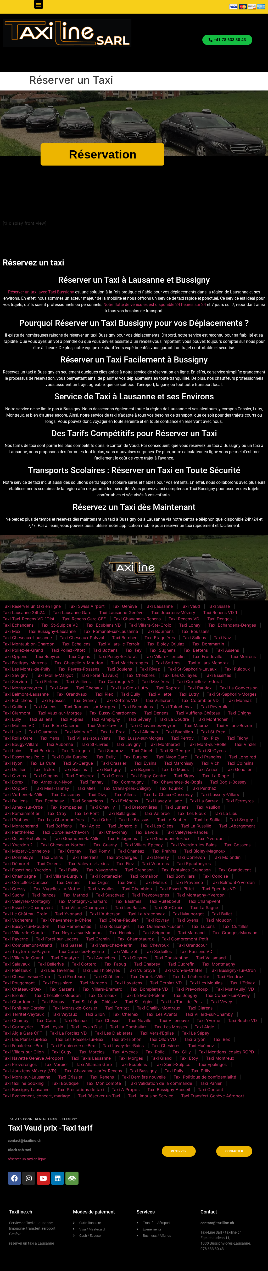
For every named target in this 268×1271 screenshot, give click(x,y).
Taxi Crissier (70, 1077)
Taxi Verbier (56, 1064)
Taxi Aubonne (59, 744)
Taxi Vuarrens (155, 863)
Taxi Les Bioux (191, 813)
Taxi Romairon (144, 876)
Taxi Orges (98, 882)
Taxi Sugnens (162, 650)
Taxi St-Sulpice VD (60, 625)
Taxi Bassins (75, 769)
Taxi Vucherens (18, 920)
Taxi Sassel (71, 945)
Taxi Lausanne (159, 606)
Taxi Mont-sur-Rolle (207, 744)
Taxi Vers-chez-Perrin (111, 945)
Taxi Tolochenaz (177, 706)
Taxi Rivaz (150, 669)
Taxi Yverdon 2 (18, 844)
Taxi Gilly (181, 1051)
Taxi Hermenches (74, 926)
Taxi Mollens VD (19, 725)
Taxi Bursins (42, 750)
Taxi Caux (46, 1020)
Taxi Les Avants (161, 1014)
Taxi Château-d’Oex (22, 989)
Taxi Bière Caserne (60, 725)
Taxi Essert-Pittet (177, 888)
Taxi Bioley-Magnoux (205, 851)
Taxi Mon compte (103, 1083)
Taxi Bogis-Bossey (228, 782)
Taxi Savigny (15, 675)
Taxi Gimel (141, 750)
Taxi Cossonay (65, 794)
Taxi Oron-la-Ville (147, 976)
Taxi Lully (12, 719)
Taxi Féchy (237, 738)
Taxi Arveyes (125, 1051)
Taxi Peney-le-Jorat (117, 656)
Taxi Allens (125, 794)
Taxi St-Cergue (78, 763)
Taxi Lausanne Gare (72, 612)
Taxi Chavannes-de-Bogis (177, 782)
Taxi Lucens (203, 926)
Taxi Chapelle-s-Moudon (78, 662)
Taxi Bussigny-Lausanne (52, 631)
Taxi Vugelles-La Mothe (57, 888)
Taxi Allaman (145, 731)
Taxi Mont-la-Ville (104, 725)
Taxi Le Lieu (225, 813)
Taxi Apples (71, 719)
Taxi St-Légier (139, 1001)
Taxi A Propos (125, 1089)
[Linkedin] (57, 1178)
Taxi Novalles (101, 888)
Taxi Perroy (182, 738)
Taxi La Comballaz (128, 1026)
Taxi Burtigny (108, 769)
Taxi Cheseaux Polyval (82, 637)
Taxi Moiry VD (79, 731)
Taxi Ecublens (133, 1064)
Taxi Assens (227, 650)
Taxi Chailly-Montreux (158, 1008)
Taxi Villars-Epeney (144, 844)
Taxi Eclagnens (122, 838)
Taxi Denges (219, 618)
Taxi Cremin (98, 938)
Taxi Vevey (221, 1001)
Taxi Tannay (92, 782)
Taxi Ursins (52, 857)
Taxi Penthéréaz (18, 832)
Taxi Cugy (61, 1051)
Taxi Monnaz (239, 700)
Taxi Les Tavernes (56, 970)
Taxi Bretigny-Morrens (25, 662)
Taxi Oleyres (135, 957)
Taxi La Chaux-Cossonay (168, 794)
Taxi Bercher (124, 637)
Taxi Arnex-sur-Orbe (23, 807)
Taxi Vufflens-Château (198, 713)
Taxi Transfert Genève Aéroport (212, 1095)
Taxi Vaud (190, 606)
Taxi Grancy (85, 700)
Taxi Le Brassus (134, 819)
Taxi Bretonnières (140, 807)
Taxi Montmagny (218, 964)
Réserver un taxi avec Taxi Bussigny (41, 292)
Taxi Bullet (222, 913)
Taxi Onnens (68, 882)
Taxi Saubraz (110, 750)
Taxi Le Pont (86, 813)
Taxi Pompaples (66, 807)
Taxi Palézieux (17, 970)
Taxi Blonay (53, 1001)
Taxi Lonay (189, 625)
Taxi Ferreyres (240, 800)
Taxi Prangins (208, 756)
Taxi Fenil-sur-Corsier (24, 1008)
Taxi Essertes (218, 675)
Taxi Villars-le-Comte (23, 932)
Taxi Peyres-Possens (78, 669)
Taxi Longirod (242, 756)
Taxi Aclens (45, 706)
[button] (38, 4)
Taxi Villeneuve (174, 1020)
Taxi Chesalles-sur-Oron (26, 976)
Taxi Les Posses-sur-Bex (79, 1039)
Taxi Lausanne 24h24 (24, 612)
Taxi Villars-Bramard (102, 989)
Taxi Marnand (191, 932)
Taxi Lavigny (128, 744)
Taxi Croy (56, 813)
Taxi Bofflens (59, 826)
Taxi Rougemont (19, 982)
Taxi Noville (139, 1020)
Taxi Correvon (191, 857)
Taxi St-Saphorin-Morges (231, 694)
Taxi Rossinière (57, 982)
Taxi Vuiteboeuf (164, 901)
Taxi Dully (106, 756)
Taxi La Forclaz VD (68, 1033)
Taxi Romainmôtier (21, 813)
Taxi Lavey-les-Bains (123, 1045)
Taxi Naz (222, 637)
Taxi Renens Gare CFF (84, 618)
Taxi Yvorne (208, 1020)
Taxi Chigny (239, 713)
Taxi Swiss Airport (87, 606)
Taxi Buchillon (179, 731)
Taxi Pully (174, 1070)
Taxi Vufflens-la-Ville (23, 794)
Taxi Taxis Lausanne (91, 1058)
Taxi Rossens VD (196, 951)
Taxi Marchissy (178, 763)
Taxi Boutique (65, 1083)
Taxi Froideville (207, 656)
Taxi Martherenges (129, 662)
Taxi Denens (156, 713)
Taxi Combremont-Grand (27, 945)
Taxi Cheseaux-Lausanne (27, 637)
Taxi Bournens (160, 631)
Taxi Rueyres (47, 656)
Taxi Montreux (220, 1058)
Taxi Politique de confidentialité (205, 1077)
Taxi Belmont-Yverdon (233, 882)
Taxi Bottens (105, 650)
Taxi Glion (95, 1014)
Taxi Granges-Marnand (235, 932)
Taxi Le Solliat (208, 819)
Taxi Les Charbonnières (60, 819)
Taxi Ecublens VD (103, 625)
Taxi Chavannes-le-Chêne (66, 920)
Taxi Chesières (166, 1045)
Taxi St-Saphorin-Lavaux (192, 669)
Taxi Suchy (13, 895)
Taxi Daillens (15, 800)
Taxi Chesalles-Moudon (57, 995)
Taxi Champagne (19, 876)
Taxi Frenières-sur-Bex (73, 1045)
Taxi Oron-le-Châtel (182, 970)
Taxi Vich (210, 763)
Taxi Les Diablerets (113, 1033)
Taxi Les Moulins (206, 982)
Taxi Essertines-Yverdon (27, 869)
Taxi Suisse (219, 606)
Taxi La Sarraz (204, 800)
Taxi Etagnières (159, 637)
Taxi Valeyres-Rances (187, 832)
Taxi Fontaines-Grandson (186, 869)
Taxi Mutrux (155, 882)
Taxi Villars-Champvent (84, 907)
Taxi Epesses (52, 700)
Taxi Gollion (14, 706)
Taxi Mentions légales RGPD (226, 1051)
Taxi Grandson (139, 869)
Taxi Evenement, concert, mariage (36, 1095)
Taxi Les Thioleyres (101, 970)
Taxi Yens (49, 738)
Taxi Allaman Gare (94, 1064)
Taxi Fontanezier (106, 876)
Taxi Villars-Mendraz (208, 662)
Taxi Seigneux (156, 932)
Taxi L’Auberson (105, 913)
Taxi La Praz (112, 731)
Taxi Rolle (155, 1051)
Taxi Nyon (13, 763)
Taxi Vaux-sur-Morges (60, 713)
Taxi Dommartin (208, 643)
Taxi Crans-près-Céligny (127, 788)
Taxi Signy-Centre (148, 775)
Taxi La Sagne (204, 907)
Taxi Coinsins (240, 763)
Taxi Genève (125, 606)
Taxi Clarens (200, 1008)
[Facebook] (14, 1178)
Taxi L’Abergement (237, 826)
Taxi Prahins (164, 851)
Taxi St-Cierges (121, 857)
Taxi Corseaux (102, 995)
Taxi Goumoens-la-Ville (76, 838)
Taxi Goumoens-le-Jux (167, 838)
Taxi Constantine (171, 957)
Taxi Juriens (176, 807)
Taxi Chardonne (18, 1001)
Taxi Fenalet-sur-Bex (23, 1045)
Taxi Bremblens (138, 706)
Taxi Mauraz (196, 725)
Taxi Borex (13, 782)
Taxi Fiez (125, 863)
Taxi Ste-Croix (168, 907)
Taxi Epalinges (212, 1064)
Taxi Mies (86, 788)
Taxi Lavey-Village (164, 800)
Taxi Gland (161, 1058)
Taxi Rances (43, 895)
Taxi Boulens (119, 669)
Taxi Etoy (189, 1058)
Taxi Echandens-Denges (232, 625)
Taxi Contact (210, 1089)
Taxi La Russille (196, 826)
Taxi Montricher (212, 719)
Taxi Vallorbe (157, 813)
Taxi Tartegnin (76, 750)
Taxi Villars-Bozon (234, 725)
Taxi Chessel (108, 1020)
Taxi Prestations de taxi (80, 1089)
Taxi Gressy (14, 888)
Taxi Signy (184, 775)
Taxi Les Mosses (170, 1026)
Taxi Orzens (48, 863)
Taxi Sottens (168, 662)
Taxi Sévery (139, 719)
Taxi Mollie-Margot (54, 675)
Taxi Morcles (91, 1051)
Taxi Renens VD (184, 618)
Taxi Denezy (157, 857)
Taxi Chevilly (102, 807)
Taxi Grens (112, 775)
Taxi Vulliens (78, 681)
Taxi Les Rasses (130, 907)
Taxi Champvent (204, 901)
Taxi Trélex (44, 769)
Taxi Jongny (185, 995)
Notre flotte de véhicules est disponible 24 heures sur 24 (154, 304)
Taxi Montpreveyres (22, 687)
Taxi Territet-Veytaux (23, 1014)
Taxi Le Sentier (171, 819)
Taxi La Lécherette (190, 976)
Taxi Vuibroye (141, 970)
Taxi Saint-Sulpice (172, 1064)
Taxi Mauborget (188, 913)
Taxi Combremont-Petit (185, 938)
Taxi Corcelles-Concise (25, 882)
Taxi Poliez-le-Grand (23, 650)
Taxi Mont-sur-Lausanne (26, 1077)
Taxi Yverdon (210, 838)
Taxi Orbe (101, 819)
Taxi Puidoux (237, 669)
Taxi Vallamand (211, 957)
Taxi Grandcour (192, 945)
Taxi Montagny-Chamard (83, 901)
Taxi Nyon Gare (171, 756)
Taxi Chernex (125, 1014)
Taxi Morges (131, 1058)
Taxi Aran (59, 687)
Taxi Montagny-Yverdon (201, 895)
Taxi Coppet (15, 788)
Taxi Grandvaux (72, 694)
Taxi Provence (189, 882)
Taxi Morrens (243, 656)
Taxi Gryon (194, 1039)
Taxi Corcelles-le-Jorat (199, 681)
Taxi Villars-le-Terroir (118, 643)
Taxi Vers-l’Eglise (157, 1033)
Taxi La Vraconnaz (146, 913)
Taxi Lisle (12, 731)
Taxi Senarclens (87, 800)
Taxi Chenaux (89, 687)
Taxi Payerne (15, 938)
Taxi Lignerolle (122, 826)
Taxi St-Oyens (212, 750)
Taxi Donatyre (65, 957)
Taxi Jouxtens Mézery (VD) (30, 1070)
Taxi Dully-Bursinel (70, 756)
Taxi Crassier (113, 763)
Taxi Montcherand (20, 826)
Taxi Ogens (79, 656)
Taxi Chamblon (137, 888)
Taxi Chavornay (112, 832)
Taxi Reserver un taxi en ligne (32, 606)
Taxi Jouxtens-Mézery (173, 612)
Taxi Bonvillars (180, 876)
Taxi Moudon (219, 920)
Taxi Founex (171, 788)
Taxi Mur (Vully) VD (235, 989)
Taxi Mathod (75, 895)
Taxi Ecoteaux (72, 976)
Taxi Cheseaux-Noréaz (63, 844)
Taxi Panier (211, 1083)
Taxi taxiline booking (23, 1083)
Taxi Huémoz (201, 1045)
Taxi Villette (159, 694)
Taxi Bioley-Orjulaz (166, 643)
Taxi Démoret (16, 863)
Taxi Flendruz (230, 976)
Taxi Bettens (195, 650)
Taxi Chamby (16, 1020)
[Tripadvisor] (72, 1178)
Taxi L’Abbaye (16, 819)
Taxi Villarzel (124, 951)
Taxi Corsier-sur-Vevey (227, 995)
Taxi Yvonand (68, 913)
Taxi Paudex (200, 687)
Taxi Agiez (90, 826)
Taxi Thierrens (84, 857)
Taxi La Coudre (174, 719)
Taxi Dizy (97, 794)
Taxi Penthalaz (49, 800)
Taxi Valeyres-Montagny (27, 901)
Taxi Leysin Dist (86, 1026)
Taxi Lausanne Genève (121, 612)
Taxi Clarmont (16, 713)
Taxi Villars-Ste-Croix (150, 625)
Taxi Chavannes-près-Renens (93, 1070)
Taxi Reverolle (214, 706)
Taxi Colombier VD (200, 700)
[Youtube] (43, 1178)
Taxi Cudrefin (181, 964)
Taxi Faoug (115, 964)
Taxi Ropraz (168, 687)
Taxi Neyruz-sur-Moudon (77, 932)
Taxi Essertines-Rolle (23, 756)
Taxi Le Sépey (195, 1033)
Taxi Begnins (141, 769)
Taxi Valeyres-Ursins (88, 863)
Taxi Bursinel (136, 756)
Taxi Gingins (46, 775)
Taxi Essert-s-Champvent (28, 907)
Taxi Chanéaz (131, 851)
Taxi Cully (130, 694)
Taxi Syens (187, 920)
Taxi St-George (175, 750)
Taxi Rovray (157, 920)
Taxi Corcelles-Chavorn (65, 832)
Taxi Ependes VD (219, 888)
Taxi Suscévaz (110, 895)
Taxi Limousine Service (150, 1095)
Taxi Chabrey (147, 964)
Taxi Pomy (99, 851)
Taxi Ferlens (46, 681)
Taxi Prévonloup (192, 989)
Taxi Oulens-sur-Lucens (160, 926)
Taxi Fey (133, 650)
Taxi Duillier (14, 769)
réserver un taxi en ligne (27, 1159)
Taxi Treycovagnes (150, 895)
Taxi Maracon (93, 982)
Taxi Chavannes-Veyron (153, 725)
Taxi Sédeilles (158, 951)
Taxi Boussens (195, 631)
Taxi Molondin (227, 857)
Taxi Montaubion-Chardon (28, 643)
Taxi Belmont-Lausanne (26, 694)
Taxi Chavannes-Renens (137, 618)
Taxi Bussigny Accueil (168, 1089)
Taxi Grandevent (235, 869)
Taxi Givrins (14, 775)
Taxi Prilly (200, 1070)
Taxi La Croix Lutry (129, 687)
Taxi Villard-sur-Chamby (209, 1014)
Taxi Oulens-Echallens (24, 838)
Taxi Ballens (40, 719)
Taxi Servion (15, 681)
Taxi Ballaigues (121, 813)
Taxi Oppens (15, 656)
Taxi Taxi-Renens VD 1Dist (28, 618)
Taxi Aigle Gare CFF (22, 1033)
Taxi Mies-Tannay (52, 788)
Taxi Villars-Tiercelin (165, 656)
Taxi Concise (215, 876)
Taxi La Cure (42, 763)
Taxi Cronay (69, 851)
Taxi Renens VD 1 (220, 612)
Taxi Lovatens (128, 982)
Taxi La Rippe (215, 775)
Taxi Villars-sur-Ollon (23, 1051)
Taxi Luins (12, 750)
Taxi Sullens (194, 637)
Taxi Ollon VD (162, 1039)
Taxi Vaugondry (101, 869)
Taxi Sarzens (62, 989)
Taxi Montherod (164, 744)
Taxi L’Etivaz (242, 982)
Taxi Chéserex (80, 775)
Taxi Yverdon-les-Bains (193, 844)
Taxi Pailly (69, 869)
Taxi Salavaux (16, 964)
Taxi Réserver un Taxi (99, 1095)
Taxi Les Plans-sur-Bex (25, 1039)
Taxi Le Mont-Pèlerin (145, 995)
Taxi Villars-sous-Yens (88, 738)
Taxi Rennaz (76, 1020)
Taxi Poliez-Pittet (68, 650)
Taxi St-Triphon (126, 1039)
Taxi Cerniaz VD (166, 982)
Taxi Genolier (239, 769)
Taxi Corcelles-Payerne (81, 951)
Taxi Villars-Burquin (63, 876)
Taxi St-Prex (213, 731)
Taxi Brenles (14, 995)
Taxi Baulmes (128, 901)
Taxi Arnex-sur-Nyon (51, 782)
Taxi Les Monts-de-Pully (27, 669)
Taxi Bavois (146, 832)
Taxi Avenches (101, 957)
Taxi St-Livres (94, 744)
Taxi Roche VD (242, 1020)
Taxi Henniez (122, 932)
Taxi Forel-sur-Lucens (57, 938)
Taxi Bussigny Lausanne (26, 1089)
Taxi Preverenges (20, 1064)
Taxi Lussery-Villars (220, 794)
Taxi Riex (104, 694)
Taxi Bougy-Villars (20, 744)
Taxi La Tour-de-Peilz (182, 1001)
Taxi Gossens (237, 844)
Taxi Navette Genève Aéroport (33, 1058)
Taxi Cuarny (105, 844)
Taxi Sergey (241, 819)
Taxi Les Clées (159, 826)
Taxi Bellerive (51, 964)
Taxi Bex (221, 1039)
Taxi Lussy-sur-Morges (140, 738)
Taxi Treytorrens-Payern (26, 951)
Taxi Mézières (155, 681)
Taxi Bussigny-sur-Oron (233, 970)
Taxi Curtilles (235, 926)
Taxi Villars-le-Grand (23, 957)
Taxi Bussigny (28, 65)
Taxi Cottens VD (121, 700)
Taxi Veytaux (64, 1014)
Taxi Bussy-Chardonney (113, 713)
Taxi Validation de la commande (160, 1083)
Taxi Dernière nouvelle (144, 1077)
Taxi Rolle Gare (17, 738)
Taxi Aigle (204, 1026)
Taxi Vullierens (159, 700)
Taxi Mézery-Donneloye (26, 851)
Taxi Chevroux (154, 945)
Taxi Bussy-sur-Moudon (26, 926)
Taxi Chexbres (140, 675)
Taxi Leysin (52, 1026)
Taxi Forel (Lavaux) (100, 675)
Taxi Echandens (18, 625)
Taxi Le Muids (175, 769)
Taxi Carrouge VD (116, 681)
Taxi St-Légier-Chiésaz (94, 1001)
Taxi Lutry (189, 694)
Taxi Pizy (210, 738)
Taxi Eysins (145, 763)
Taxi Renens (102, 1077)
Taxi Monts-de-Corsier (75, 1008)
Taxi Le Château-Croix (25, 913)
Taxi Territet (117, 1008)
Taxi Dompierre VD (149, 989)
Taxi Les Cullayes (180, 675)
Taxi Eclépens (124, 800)
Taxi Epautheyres (194, 863)
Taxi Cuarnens (43, 731)
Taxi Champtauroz (136, 938)
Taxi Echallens (76, 643)
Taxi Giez (126, 882)
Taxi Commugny (127, 782)
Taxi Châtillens (108, 976)
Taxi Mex (11, 631)
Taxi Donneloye (18, 857)
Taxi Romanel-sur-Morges (89, 706)
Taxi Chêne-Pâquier (118, 920)
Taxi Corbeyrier (18, 1026)
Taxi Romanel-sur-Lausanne (110, 631)
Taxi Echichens (17, 700)
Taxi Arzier (207, 769)
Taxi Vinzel (245, 744)
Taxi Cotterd (84, 964)
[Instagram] (28, 1178)
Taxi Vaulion (208, 807)
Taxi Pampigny (105, 719)
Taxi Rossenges (114, 926)
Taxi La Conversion (239, 687)
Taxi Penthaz (203, 788)
